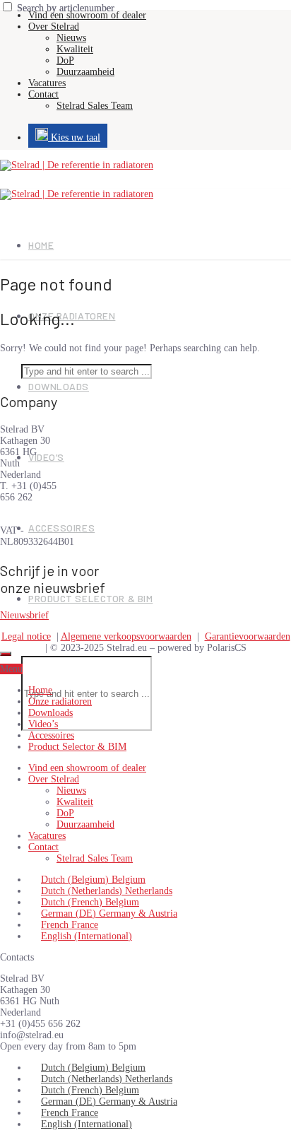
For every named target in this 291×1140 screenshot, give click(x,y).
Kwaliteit (75, 49)
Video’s (46, 457)
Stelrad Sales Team (95, 105)
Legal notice (26, 636)
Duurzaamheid (85, 71)
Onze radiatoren (60, 701)
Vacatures (47, 83)
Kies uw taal (74, 137)
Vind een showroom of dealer (87, 15)
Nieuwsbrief (24, 615)
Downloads (58, 386)
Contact (43, 94)
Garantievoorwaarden (247, 636)
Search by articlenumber (65, 8)
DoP (65, 60)
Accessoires (61, 528)
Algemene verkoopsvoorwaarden (126, 636)
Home (41, 245)
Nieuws (71, 38)
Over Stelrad (53, 26)
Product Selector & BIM (90, 598)
